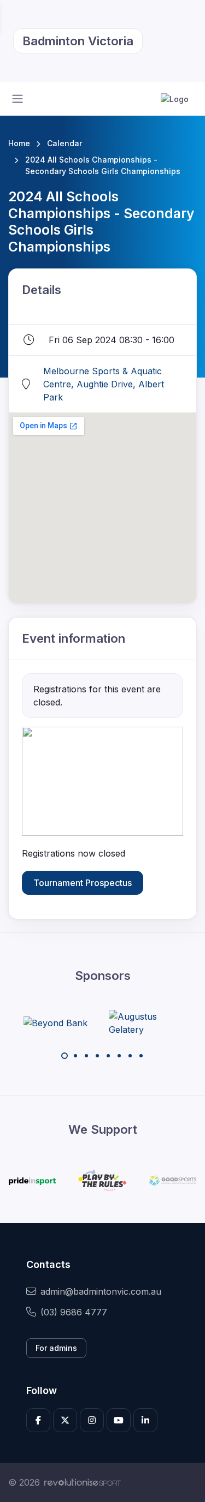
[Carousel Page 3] (86, 1055)
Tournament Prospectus (82, 882)
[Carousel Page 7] (130, 1055)
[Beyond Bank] (55, 1023)
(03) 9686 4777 (73, 1312)
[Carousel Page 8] (141, 1055)
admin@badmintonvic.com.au (100, 1291)
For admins (56, 1348)
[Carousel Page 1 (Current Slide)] (64, 1055)
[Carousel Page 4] (97, 1055)
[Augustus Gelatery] (150, 1023)
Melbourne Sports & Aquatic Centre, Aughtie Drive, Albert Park (103, 384)
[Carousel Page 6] (119, 1055)
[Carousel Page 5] (108, 1055)
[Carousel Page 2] (75, 1055)
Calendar (64, 143)
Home (19, 143)
